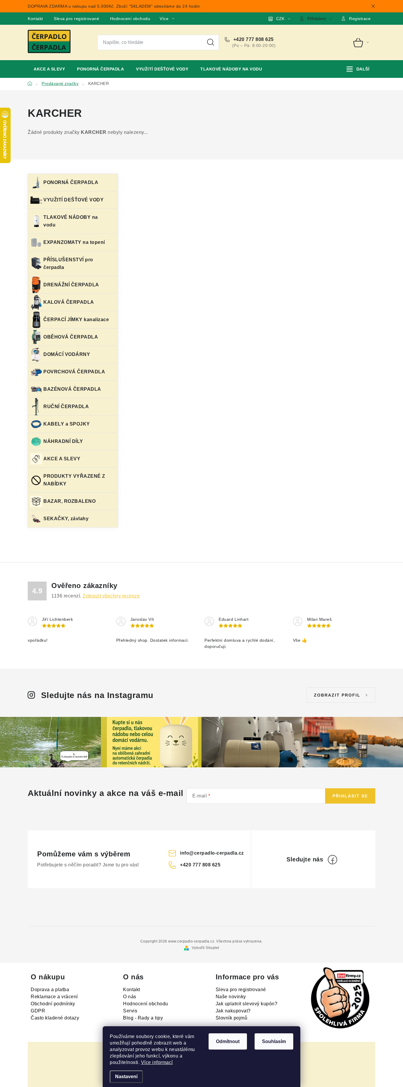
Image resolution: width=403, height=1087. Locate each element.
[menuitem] (49, 69)
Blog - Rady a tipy (143, 1017)
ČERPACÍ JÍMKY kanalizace (76, 319)
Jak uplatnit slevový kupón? (247, 1003)
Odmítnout (228, 1041)
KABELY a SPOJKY (66, 423)
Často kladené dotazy (55, 1017)
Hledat (210, 42)
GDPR (38, 1010)
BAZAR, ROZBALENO (69, 501)
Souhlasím (274, 1041)
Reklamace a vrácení (54, 996)
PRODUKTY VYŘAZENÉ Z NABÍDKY (74, 480)
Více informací (157, 1062)
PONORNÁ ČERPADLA (70, 182)
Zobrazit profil (337, 695)
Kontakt (35, 18)
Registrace (360, 18)
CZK (280, 18)
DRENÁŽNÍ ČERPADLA (71, 284)
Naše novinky (231, 996)
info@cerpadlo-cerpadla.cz (212, 853)
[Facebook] (332, 859)
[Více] (358, 69)
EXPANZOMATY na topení (74, 242)
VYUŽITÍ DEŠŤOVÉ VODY (73, 199)
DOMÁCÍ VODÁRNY (66, 354)
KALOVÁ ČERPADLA (68, 302)
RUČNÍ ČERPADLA (66, 406)
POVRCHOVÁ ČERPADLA (74, 371)
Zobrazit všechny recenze (111, 595)
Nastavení (126, 1076)
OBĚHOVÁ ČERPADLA (70, 336)
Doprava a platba (50, 989)
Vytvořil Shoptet (205, 948)
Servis (130, 1010)
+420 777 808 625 (253, 39)
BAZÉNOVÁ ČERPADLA (72, 389)
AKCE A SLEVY (61, 458)
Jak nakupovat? (233, 1010)
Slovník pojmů (232, 1017)
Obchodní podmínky (53, 1003)
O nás (129, 996)
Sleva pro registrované (76, 18)
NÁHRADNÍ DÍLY (63, 441)
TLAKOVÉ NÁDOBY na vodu (70, 221)
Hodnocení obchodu (130, 18)
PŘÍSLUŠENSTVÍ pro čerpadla (68, 263)
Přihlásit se (350, 796)
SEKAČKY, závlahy (66, 518)
